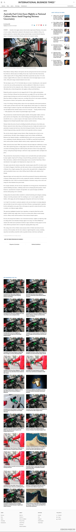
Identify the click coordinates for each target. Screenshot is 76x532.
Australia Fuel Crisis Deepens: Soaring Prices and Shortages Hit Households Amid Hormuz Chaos (36, 334)
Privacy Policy (21, 520)
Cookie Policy (21, 522)
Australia (39, 515)
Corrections (21, 524)
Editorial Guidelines (36, 244)
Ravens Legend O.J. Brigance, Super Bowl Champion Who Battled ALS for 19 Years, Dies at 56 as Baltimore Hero (58, 63)
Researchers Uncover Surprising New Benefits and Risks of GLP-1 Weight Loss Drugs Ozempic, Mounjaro (58, 47)
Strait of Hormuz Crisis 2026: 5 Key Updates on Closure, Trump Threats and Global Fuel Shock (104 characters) (36, 505)
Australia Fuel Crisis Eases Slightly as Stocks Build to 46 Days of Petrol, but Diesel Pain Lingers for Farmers (36, 315)
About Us (21, 515)
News (8, 6)
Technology (17, 6)
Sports (12, 6)
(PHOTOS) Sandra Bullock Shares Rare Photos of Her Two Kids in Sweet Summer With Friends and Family (58, 55)
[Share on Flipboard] (39, 25)
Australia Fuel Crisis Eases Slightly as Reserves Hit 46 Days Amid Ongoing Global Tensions (36, 295)
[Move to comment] (46, 25)
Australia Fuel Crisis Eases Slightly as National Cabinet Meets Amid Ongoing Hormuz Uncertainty (12, 295)
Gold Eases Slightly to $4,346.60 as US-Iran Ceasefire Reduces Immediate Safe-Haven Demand (35, 391)
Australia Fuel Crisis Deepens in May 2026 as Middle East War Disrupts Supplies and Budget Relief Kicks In (14, 430)
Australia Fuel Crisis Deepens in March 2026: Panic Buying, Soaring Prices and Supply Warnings (14, 410)
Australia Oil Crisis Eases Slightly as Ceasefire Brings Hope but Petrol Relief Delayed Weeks (12, 334)
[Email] (43, 25)
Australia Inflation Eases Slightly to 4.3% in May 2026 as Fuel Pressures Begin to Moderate (13, 391)
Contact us (21, 517)
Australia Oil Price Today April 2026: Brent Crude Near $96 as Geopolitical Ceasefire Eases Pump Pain (35, 467)
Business (3, 6)
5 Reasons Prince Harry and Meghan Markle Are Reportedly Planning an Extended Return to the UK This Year (58, 32)
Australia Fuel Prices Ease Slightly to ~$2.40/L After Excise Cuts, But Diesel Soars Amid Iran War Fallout (14, 372)
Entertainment (24, 6)
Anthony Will (7, 24)
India (39, 517)
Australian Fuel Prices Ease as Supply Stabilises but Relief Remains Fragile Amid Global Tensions (13, 505)
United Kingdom (40, 520)
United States (40, 522)
